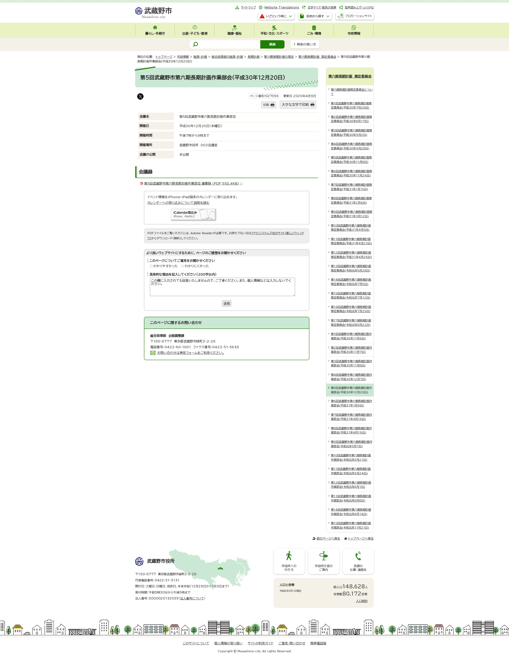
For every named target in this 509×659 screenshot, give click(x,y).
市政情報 (183, 56)
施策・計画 (200, 56)
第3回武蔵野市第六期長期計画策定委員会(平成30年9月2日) (351, 132)
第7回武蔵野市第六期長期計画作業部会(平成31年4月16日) (351, 417)
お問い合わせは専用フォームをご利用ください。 (190, 352)
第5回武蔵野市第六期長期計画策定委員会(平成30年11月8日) (351, 159)
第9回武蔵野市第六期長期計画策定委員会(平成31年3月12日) (351, 214)
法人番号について (192, 598)
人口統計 (362, 601)
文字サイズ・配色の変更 (322, 7)
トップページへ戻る (361, 538)
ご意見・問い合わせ (291, 643)
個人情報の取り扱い (228, 643)
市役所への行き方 (289, 567)
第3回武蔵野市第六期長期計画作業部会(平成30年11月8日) (351, 363)
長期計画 (253, 56)
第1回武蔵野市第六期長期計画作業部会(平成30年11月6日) (351, 336)
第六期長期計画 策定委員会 (317, 56)
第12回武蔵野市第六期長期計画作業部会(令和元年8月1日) (351, 484)
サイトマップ (248, 7)
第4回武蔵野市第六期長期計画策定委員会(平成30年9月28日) (351, 146)
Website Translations (281, 7)
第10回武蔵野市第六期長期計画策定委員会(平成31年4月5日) (351, 227)
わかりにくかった (197, 266)
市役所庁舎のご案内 (324, 567)
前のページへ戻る (328, 538)
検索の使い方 (306, 44)
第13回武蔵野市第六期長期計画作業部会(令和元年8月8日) (351, 498)
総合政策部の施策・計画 (227, 56)
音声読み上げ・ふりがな (359, 7)
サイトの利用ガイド (260, 643)
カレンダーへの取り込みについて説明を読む (178, 202)
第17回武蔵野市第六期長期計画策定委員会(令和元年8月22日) (351, 322)
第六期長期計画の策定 (279, 56)
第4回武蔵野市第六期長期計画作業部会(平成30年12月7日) (351, 377)
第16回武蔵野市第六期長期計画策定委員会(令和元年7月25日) (351, 309)
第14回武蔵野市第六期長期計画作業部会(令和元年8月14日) (351, 512)
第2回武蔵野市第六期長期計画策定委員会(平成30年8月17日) (351, 119)
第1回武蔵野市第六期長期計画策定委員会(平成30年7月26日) (351, 105)
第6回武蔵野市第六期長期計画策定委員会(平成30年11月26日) (351, 173)
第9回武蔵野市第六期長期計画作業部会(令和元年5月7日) (351, 444)
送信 (226, 303)
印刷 (266, 104)
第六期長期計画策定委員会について (352, 92)
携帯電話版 (318, 643)
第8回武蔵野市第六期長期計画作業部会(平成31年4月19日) (351, 430)
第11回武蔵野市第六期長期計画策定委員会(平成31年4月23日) (351, 241)
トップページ (164, 56)
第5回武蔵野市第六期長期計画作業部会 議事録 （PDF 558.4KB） (191, 183)
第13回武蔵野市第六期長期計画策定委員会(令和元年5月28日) (351, 268)
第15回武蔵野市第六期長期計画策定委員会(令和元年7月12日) (351, 295)
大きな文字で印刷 (295, 104)
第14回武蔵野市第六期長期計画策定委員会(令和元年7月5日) (351, 282)
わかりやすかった (165, 266)
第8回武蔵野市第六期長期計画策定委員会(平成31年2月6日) (351, 200)
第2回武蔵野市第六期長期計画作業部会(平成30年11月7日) (351, 350)
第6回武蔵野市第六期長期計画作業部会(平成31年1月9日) (351, 403)
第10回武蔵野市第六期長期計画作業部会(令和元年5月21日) (351, 457)
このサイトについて (196, 643)
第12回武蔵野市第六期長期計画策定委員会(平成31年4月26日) (351, 254)
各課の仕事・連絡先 (358, 567)
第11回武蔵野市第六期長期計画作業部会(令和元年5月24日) (351, 471)
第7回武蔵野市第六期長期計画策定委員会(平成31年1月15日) (351, 187)
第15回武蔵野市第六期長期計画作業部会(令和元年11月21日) (351, 525)
